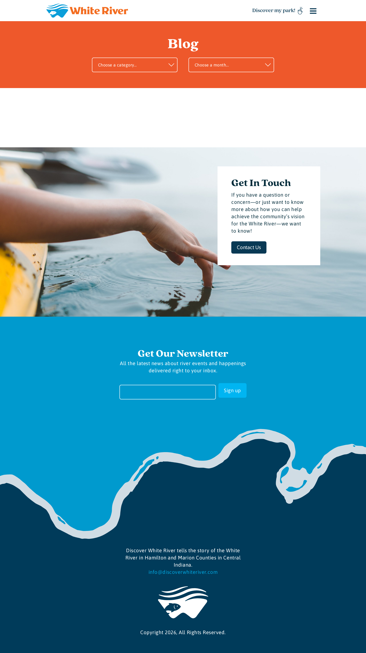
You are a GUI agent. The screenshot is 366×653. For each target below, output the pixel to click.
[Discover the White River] (87, 11)
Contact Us (249, 247)
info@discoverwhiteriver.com (183, 572)
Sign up (232, 390)
